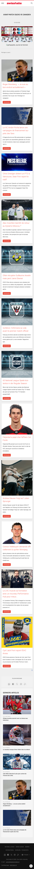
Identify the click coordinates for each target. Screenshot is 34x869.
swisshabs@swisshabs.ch (12, 862)
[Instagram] (21, 684)
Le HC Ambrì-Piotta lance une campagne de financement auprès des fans (14, 831)
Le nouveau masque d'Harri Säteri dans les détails (16, 749)
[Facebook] (13, 684)
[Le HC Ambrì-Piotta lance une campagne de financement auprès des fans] (17, 818)
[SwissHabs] (14, 3)
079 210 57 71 (13, 865)
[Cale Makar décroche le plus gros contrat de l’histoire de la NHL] (17, 761)
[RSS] (25, 684)
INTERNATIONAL (10, 850)
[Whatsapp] (9, 684)
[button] (2, 3)
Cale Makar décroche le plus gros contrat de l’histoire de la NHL (14, 774)
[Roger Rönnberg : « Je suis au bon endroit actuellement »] (17, 790)
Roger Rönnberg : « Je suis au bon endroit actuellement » (14, 805)
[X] (17, 684)
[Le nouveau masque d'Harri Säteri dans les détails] (17, 735)
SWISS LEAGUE (20, 847)
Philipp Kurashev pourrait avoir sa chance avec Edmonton (15, 719)
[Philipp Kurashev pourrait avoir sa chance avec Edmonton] (17, 705)
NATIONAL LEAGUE (9, 847)
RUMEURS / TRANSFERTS (21, 850)
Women (27, 847)
